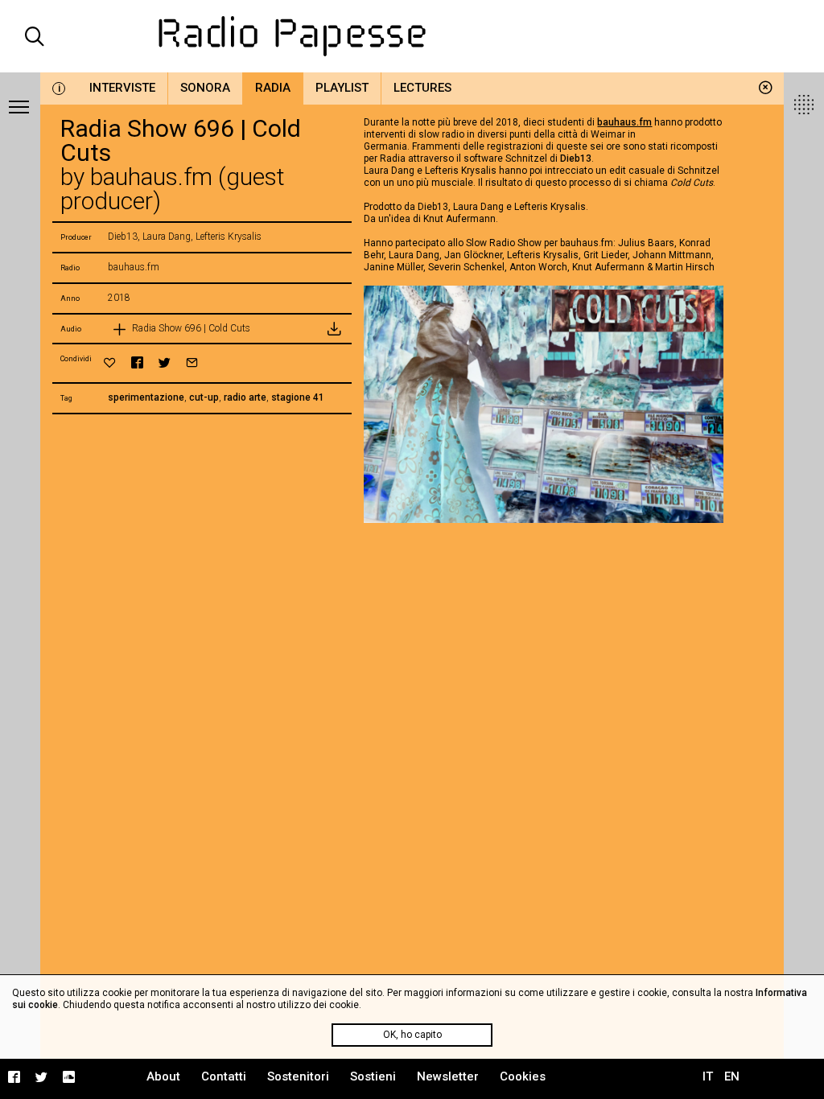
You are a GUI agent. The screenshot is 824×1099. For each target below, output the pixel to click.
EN (732, 1076)
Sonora (205, 87)
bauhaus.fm (624, 122)
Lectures (422, 87)
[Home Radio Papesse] (412, 36)
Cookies (523, 1076)
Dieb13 (575, 158)
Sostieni (373, 1076)
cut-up (204, 397)
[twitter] (165, 362)
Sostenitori (298, 1076)
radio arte (245, 397)
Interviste (122, 87)
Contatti (223, 1076)
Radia (272, 87)
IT (707, 1076)
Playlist (342, 87)
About (163, 1076)
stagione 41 (297, 397)
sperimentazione (146, 397)
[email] (192, 362)
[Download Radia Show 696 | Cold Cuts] (334, 329)
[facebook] (137, 362)
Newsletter (448, 1076)
